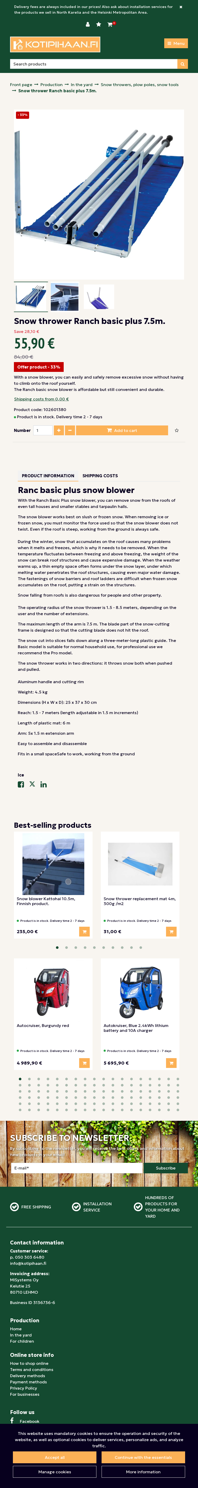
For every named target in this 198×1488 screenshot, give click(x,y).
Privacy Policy (23, 1388)
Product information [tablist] (48, 475)
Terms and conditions (31, 1369)
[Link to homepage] (55, 44)
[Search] (182, 64)
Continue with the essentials (143, 1457)
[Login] (88, 24)
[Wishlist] (99, 24)
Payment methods (28, 1381)
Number (22, 430)
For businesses (24, 1394)
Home (16, 1328)
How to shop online (29, 1363)
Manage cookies (54, 1471)
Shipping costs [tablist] (100, 475)
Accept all (55, 1457)
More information (143, 1471)
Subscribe (166, 1168)
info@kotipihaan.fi (28, 1263)
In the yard (21, 1334)
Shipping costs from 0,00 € (41, 399)
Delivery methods (27, 1375)
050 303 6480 (29, 1257)
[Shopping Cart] (110, 24)
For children (22, 1341)
